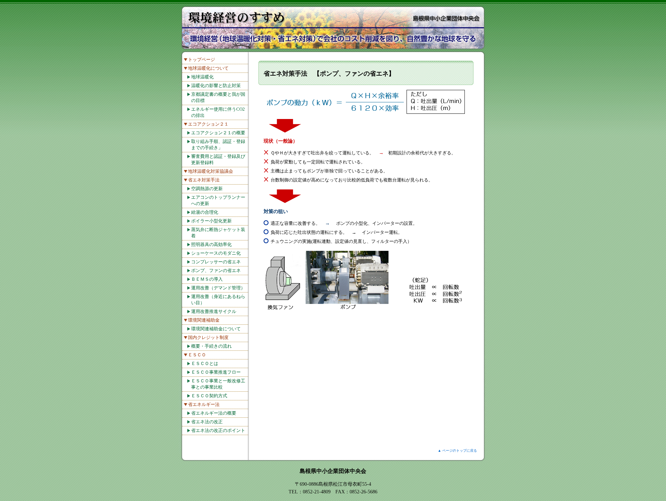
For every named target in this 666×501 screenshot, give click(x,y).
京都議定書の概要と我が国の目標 (218, 97)
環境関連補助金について (216, 328)
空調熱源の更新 (207, 188)
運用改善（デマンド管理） (218, 287)
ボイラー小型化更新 (211, 220)
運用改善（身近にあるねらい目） (218, 299)
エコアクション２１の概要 (218, 132)
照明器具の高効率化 (211, 244)
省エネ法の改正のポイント (218, 430)
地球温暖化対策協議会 (210, 171)
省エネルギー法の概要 (213, 413)
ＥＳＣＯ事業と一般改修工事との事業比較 (218, 384)
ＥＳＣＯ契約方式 (209, 395)
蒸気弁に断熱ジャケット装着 (218, 232)
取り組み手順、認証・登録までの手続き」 (218, 144)
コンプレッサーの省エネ (216, 261)
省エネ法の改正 (207, 421)
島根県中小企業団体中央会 (333, 471)
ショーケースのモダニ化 (216, 253)
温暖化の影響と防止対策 (216, 85)
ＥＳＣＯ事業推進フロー (216, 372)
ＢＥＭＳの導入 (207, 279)
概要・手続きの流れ (211, 346)
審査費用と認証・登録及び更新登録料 (218, 159)
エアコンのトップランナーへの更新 (218, 200)
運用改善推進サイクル (213, 311)
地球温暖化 (202, 76)
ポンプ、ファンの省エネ (216, 270)
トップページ (201, 59)
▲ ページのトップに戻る (457, 450)
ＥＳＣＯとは (204, 363)
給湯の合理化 (204, 212)
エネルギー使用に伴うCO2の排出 (218, 112)
